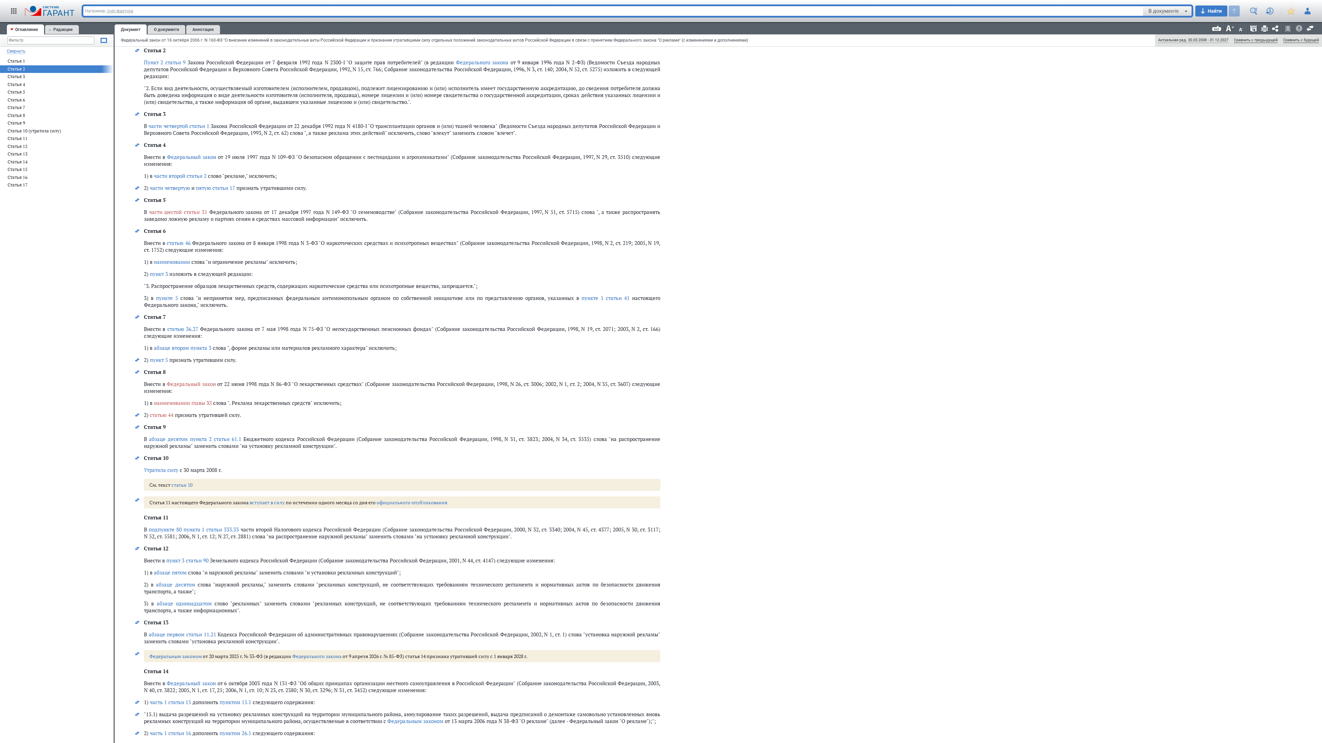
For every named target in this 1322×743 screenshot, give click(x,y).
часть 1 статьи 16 (170, 733)
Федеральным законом (175, 656)
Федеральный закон (191, 156)
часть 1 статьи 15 (170, 702)
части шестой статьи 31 (178, 211)
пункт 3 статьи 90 (187, 560)
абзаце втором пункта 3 (182, 347)
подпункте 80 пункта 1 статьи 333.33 (194, 529)
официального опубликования (412, 502)
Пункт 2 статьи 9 (165, 62)
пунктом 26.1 (235, 733)
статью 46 (179, 242)
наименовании (172, 261)
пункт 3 (159, 273)
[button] (14, 11)
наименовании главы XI (183, 402)
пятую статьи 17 (215, 187)
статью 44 (162, 414)
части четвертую (170, 187)
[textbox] (613, 11)
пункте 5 (167, 297)
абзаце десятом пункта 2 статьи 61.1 (195, 438)
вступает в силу (267, 502)
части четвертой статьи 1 (178, 125)
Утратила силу (161, 469)
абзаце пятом (170, 572)
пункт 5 (159, 359)
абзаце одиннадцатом (184, 603)
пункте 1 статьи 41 (605, 297)
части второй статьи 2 (180, 175)
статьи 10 (181, 485)
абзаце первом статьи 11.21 (182, 634)
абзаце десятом (175, 584)
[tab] (25, 29)
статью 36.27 (182, 328)
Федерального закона (482, 62)
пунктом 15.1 (235, 702)
